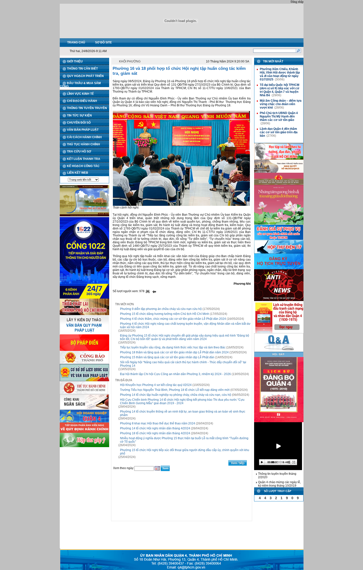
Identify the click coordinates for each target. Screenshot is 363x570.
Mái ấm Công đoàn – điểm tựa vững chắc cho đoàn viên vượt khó (281, 104)
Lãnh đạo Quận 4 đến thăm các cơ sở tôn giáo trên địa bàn (279, 132)
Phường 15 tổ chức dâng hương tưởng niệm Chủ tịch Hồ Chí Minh (164, 314)
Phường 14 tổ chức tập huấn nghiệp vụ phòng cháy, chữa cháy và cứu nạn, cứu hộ (175, 395)
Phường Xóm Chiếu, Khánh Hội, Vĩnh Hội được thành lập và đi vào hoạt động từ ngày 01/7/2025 (280, 74)
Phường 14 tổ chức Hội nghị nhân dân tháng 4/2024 (155, 428)
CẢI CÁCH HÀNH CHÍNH (84, 137)
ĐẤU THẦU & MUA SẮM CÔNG (80, 84)
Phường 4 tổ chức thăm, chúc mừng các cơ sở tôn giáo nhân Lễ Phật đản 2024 (173, 319)
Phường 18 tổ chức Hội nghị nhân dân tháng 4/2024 (155, 433)
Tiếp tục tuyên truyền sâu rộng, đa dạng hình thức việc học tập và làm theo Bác (172, 347)
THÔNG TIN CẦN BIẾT (82, 68)
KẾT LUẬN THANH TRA (83, 159)
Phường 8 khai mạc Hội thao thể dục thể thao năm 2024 (157, 423)
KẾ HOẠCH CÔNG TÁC (83, 166)
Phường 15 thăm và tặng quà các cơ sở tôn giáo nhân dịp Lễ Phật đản (167, 357)
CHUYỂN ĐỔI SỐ (79, 122)
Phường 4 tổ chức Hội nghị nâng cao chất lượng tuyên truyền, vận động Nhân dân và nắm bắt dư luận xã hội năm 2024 (185, 325)
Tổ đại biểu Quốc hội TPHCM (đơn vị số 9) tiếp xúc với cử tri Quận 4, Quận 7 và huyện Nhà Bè (279, 90)
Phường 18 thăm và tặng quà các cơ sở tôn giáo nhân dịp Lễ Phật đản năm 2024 (174, 352)
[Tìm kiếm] (298, 50)
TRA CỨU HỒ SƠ (79, 151)
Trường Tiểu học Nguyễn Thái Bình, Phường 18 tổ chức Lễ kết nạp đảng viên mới (175, 390)
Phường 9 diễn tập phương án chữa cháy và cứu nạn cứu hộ (161, 309)
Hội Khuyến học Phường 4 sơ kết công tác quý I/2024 (156, 385)
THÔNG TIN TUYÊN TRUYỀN (87, 108)
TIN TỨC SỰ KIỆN (79, 115)
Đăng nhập (297, 1)
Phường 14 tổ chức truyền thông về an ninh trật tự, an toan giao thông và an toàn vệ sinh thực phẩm (182, 413)
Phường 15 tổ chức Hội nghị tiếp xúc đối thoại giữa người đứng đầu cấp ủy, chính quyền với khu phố (184, 451)
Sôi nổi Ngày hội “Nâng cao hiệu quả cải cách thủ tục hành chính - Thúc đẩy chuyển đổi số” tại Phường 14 (183, 364)
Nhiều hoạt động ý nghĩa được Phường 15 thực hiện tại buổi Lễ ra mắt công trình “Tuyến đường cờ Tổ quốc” (184, 440)
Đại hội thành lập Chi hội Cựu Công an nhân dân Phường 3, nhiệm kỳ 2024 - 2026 (175, 374)
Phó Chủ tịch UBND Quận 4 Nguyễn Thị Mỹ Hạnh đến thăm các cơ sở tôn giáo (279, 116)
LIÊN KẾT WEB (77, 172)
